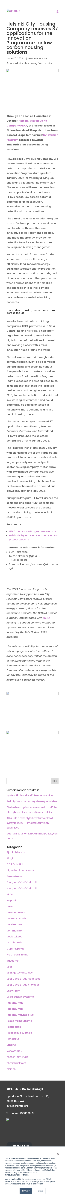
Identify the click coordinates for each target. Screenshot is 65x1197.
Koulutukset (14, 936)
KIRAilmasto (14, 924)
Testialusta (13, 1027)
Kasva (10, 906)
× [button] (58, 1153)
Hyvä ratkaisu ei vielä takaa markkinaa (31, 795)
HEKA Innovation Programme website (32, 531)
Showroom (13, 991)
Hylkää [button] (40, 1190)
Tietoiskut (12, 1039)
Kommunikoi (13, 63)
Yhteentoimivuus (17, 1057)
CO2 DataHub (15, 864)
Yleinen (11, 1069)
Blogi (9, 858)
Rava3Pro (12, 961)
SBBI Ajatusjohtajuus (19, 972)
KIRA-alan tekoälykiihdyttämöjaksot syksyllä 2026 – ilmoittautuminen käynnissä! (29, 822)
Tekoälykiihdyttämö (19, 1021)
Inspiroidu (12, 900)
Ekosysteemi (14, 876)
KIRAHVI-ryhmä (16, 918)
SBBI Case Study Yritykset (22, 985)
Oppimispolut (15, 948)
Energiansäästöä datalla (22, 882)
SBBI (9, 966)
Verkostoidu (45, 63)
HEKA (45, 58)
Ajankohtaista (33, 58)
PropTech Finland (17, 954)
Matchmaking (29, 63)
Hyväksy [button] (26, 1190)
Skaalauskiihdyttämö (20, 997)
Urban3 (11, 1045)
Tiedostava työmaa (19, 1033)
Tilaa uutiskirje (19, 1146)
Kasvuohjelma (15, 912)
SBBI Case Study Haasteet (23, 979)
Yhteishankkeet (16, 1063)
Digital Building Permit (20, 870)
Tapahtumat (14, 1003)
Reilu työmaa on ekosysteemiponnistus (31, 801)
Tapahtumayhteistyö (20, 1015)
